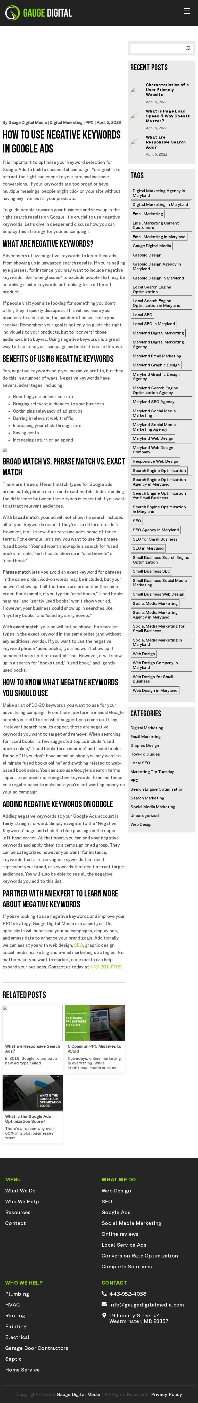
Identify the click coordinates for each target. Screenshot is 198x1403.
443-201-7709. (106, 966)
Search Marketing (147, 798)
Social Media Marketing (155, 603)
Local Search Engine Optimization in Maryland (156, 303)
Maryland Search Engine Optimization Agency (156, 390)
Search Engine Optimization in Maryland (160, 509)
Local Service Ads (124, 1245)
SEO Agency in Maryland (156, 529)
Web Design (144, 653)
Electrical (17, 1337)
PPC (90, 122)
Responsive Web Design (155, 461)
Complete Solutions (127, 1266)
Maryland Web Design (153, 438)
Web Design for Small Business (153, 679)
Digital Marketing (66, 122)
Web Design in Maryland (155, 690)
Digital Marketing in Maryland (160, 204)
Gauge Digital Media (152, 245)
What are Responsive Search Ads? (166, 142)
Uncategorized (144, 815)
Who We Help (22, 1201)
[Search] (188, 48)
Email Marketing (148, 213)
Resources (17, 1212)
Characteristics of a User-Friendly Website (167, 89)
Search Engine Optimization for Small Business (160, 495)
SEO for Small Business (155, 539)
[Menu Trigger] (187, 11)
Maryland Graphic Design (156, 365)
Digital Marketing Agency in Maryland (159, 193)
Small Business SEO (151, 571)
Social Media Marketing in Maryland (158, 642)
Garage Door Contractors (36, 1348)
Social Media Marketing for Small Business (159, 628)
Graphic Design (147, 255)
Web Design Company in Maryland (156, 665)
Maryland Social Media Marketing (155, 413)
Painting (16, 1326)
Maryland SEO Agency (154, 401)
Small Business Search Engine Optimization (161, 559)
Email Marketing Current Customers (156, 225)
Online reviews (120, 1234)
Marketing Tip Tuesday (152, 771)
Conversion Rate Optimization (140, 1255)
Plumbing (17, 1294)
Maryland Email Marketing (157, 356)
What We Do (20, 1190)
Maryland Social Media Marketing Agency (155, 426)
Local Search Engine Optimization (152, 289)
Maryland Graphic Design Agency (157, 376)
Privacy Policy (166, 1394)
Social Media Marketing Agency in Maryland (156, 614)
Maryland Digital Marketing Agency (159, 344)
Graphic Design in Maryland (158, 278)
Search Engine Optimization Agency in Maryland (160, 481)
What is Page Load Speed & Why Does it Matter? (168, 116)
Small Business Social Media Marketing (160, 582)
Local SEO (142, 314)
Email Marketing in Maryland (159, 236)
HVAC (12, 1305)
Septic (13, 1359)
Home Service (22, 1370)
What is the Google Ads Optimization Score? (28, 1119)
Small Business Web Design (158, 594)
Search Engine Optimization (159, 470)
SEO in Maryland (148, 548)
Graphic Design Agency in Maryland (157, 266)
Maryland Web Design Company (153, 449)
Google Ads (116, 1212)
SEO (78, 945)
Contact (15, 1223)
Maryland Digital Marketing (158, 333)
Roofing (15, 1315)
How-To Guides (145, 754)
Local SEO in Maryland (154, 323)
